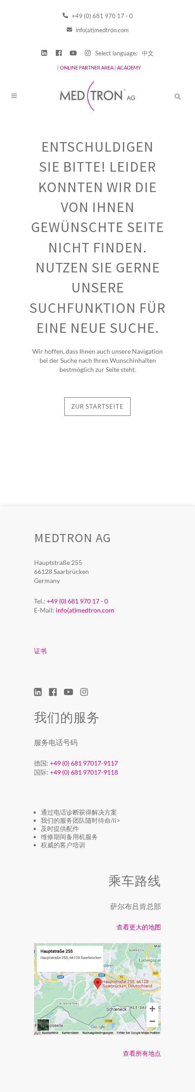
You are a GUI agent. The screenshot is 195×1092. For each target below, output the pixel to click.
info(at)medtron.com (101, 30)
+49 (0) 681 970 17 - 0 (101, 16)
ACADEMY (129, 67)
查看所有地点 (142, 1053)
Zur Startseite (97, 406)
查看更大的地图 (139, 927)
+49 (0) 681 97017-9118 (84, 772)
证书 (40, 651)
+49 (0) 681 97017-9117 (84, 763)
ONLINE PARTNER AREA (86, 67)
